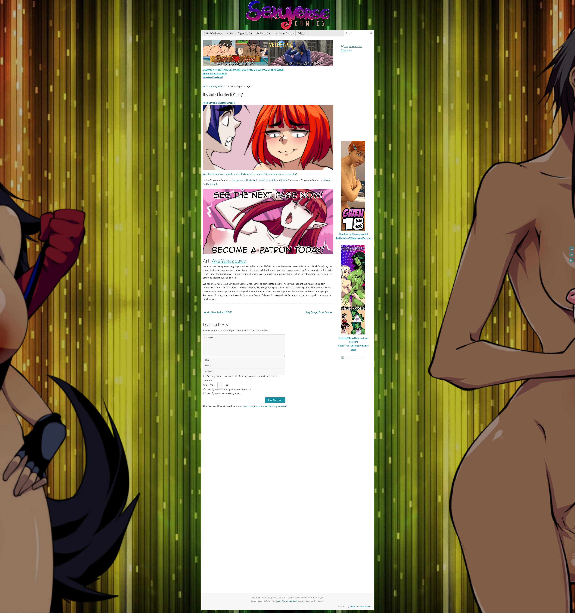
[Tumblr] (571, 248)
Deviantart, (252, 180)
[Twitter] (571, 254)
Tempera (353, 606)
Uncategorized (216, 86)
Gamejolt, (271, 180)
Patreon (327, 180)
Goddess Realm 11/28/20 (219, 312)
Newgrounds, (239, 180)
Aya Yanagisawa (229, 260)
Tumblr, (262, 180)
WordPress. (365, 606)
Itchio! (284, 180)
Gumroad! (212, 184)
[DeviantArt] (571, 260)
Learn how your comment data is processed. (264, 406)
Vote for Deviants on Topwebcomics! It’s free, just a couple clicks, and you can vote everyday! (250, 174)
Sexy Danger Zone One (317, 312)
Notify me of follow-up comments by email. (229, 389)
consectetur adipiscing (287, 601)
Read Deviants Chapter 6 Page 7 (219, 103)
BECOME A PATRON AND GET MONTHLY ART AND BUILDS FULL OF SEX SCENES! (243, 69)
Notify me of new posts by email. (224, 393)
